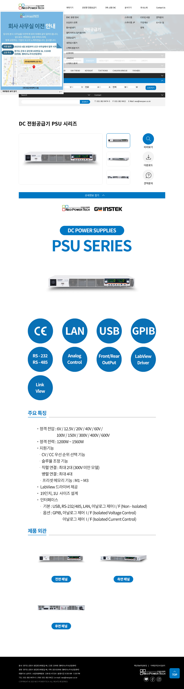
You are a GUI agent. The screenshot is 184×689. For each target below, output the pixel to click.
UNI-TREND (75, 70)
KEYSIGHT (89, 70)
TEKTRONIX (103, 70)
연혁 (142, 27)
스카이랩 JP (130, 22)
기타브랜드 (136, 70)
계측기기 (69, 7)
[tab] (118, 141)
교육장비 (70, 58)
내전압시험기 (71, 42)
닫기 (60, 92)
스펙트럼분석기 (72, 47)
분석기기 (128, 7)
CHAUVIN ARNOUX (120, 70)
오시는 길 (160, 22)
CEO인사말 (145, 17)
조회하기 (151, 87)
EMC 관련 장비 (72, 17)
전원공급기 (71, 37)
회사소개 (143, 7)
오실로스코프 (71, 22)
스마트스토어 (71, 63)
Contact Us (160, 7)
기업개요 (144, 22)
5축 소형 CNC (110, 7)
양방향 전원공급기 (89, 7)
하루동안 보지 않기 (9, 91)
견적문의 (160, 17)
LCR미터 (69, 52)
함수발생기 (71, 27)
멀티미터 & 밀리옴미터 (75, 32)
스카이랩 (128, 17)
